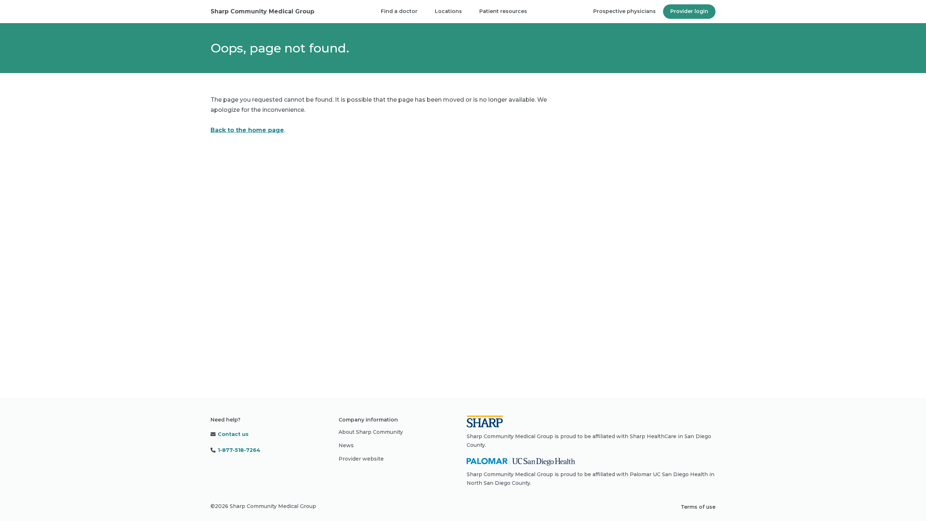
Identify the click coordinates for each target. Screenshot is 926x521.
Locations (448, 11)
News (346, 445)
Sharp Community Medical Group (262, 11)
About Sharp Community (371, 432)
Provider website (361, 459)
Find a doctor (399, 11)
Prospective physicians (624, 11)
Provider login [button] (689, 11)
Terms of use (698, 507)
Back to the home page (247, 130)
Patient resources (503, 11)
